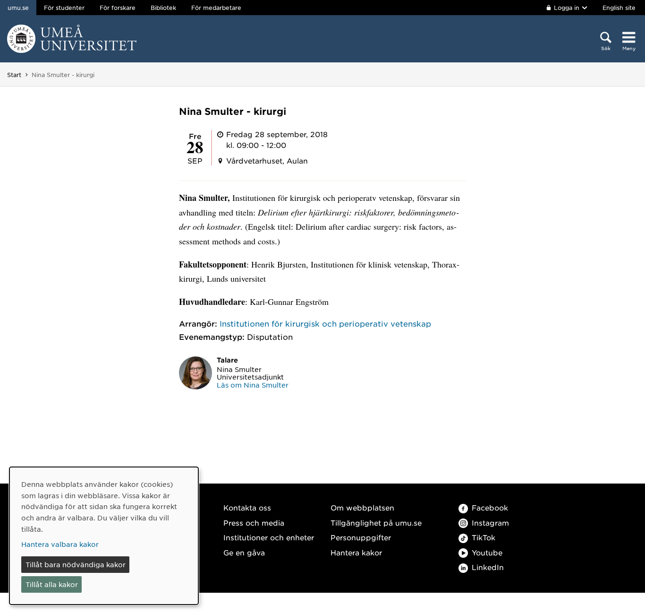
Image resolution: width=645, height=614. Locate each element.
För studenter (64, 7)
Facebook (490, 507)
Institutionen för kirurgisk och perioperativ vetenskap (325, 323)
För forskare (118, 7)
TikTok (483, 537)
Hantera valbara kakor (60, 544)
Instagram (490, 522)
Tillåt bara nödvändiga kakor (75, 564)
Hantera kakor (356, 552)
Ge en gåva (244, 552)
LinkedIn (488, 566)
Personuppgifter (361, 537)
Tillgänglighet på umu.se (376, 522)
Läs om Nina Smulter (253, 385)
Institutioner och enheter (268, 537)
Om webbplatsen (362, 507)
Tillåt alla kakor (51, 584)
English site (619, 7)
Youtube (487, 552)
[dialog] (103, 536)
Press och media (253, 522)
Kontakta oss (247, 507)
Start (14, 74)
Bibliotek (163, 7)
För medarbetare (216, 7)
